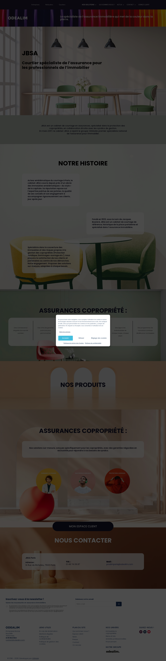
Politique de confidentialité (93, 343)
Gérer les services (64, 332)
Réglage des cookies (99, 338)
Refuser (81, 338)
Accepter (65, 338)
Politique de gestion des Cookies (74, 343)
